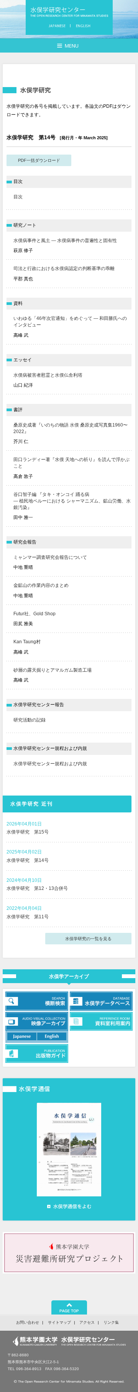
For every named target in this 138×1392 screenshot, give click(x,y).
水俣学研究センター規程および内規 (50, 763)
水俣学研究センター (69, 12)
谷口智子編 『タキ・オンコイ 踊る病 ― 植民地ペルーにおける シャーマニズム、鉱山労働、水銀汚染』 (72, 501)
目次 (18, 196)
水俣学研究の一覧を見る (88, 938)
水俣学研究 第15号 (28, 832)
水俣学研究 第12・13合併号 (37, 888)
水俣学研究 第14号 (28, 860)
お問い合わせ (27, 1322)
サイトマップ (59, 1322)
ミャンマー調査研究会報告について (50, 557)
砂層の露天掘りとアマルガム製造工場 (52, 670)
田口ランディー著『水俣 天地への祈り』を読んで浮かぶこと (71, 463)
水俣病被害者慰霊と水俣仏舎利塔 (47, 375)
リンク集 (111, 1322)
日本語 (58, 25)
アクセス (87, 1322)
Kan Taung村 (27, 641)
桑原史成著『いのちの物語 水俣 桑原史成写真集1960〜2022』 (70, 428)
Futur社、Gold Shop (34, 613)
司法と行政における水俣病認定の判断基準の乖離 (64, 268)
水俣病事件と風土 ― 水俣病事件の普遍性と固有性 (65, 240)
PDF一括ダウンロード (39, 160)
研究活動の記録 (29, 720)
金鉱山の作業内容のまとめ (41, 585)
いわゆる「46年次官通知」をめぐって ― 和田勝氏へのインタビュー (70, 322)
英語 (82, 25)
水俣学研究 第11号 (28, 916)
